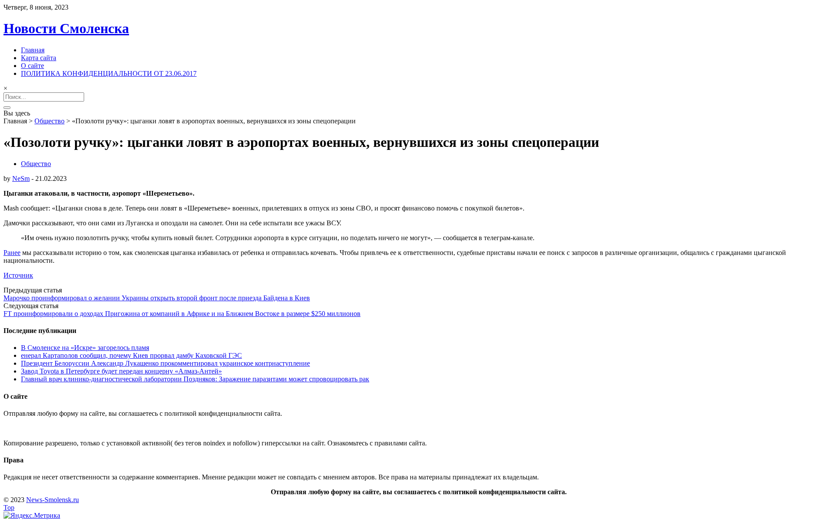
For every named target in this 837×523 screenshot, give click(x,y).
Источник (18, 275)
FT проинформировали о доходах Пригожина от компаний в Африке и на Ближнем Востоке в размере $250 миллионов (182, 313)
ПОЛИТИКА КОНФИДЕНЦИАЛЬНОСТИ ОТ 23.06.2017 (109, 73)
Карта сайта (38, 57)
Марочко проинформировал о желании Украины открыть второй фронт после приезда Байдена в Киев (156, 298)
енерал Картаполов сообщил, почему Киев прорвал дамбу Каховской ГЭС (131, 355)
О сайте (32, 65)
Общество (49, 121)
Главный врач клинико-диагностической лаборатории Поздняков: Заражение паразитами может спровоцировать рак (195, 379)
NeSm (21, 178)
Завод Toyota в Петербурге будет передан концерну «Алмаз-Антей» (121, 371)
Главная (32, 50)
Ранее (11, 252)
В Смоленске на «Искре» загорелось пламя (85, 347)
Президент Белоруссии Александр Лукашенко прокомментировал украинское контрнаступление (165, 363)
